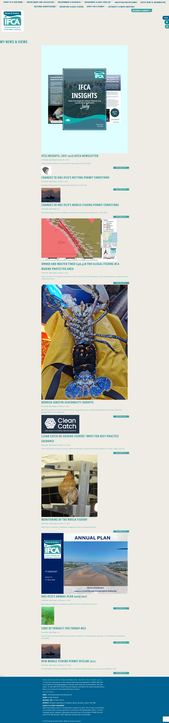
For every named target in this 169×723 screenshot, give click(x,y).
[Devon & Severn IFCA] (12, 21)
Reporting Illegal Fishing (72, 6)
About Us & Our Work (13, 2)
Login (166, 18)
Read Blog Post (121, 167)
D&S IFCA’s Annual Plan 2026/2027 (64, 596)
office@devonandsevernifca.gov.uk (60, 695)
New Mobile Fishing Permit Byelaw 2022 (68, 661)
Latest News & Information (152, 2)
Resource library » (142, 10)
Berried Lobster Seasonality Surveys (67, 402)
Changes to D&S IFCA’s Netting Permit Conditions (75, 177)
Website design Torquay (72, 721)
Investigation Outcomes (126, 2)
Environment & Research (69, 2)
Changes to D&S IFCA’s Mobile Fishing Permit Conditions (80, 204)
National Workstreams (45, 6)
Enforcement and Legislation (40, 2)
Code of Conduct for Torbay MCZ (63, 628)
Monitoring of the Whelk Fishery (64, 519)
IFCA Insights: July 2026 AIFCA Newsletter (70, 155)
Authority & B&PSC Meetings (121, 6)
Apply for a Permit (95, 6)
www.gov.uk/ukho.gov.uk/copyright (77, 714)
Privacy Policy (61, 684)
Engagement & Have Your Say (98, 2)
